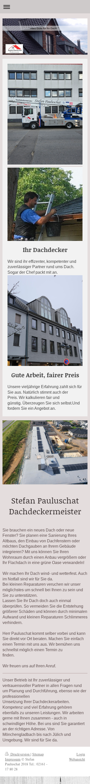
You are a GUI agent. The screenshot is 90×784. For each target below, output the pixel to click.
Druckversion (20, 754)
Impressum (12, 759)
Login (80, 754)
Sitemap (38, 754)
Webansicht (77, 759)
